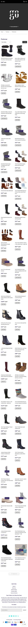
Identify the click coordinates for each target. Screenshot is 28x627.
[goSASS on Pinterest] (13, 616)
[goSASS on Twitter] (9, 616)
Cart (26, 1)
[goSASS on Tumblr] (18, 616)
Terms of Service (14, 593)
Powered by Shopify (17, 619)
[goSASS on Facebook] (11, 616)
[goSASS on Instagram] (16, 616)
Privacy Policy (14, 591)
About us (14, 588)
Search (14, 586)
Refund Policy (14, 589)
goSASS (10, 619)
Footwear (7, 31)
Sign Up (24, 610)
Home (2, 31)
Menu (4, 1)
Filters (24, 42)
